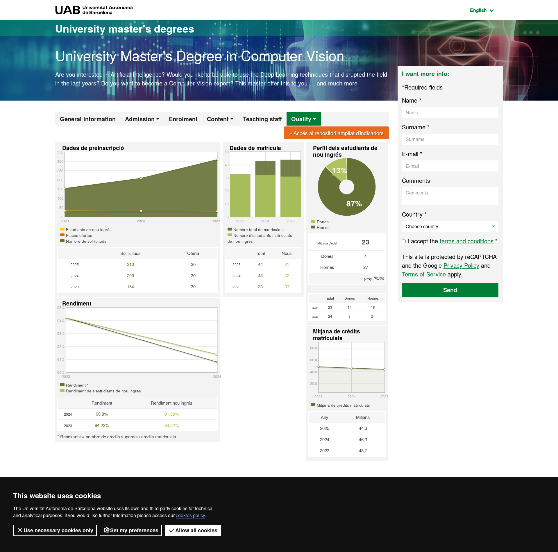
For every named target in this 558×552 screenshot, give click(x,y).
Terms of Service (424, 274)
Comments (416, 180)
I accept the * (452, 241)
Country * (414, 214)
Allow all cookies (196, 530)
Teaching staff (262, 119)
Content (218, 119)
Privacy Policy (461, 265)
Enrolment (183, 119)
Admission (140, 119)
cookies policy (190, 515)
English (486, 9)
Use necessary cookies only (58, 530)
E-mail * (412, 153)
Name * (411, 100)
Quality (301, 119)
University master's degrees (124, 28)
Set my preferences (134, 530)
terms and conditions (466, 241)
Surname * (416, 127)
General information (88, 119)
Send (450, 289)
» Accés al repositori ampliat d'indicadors (336, 133)
